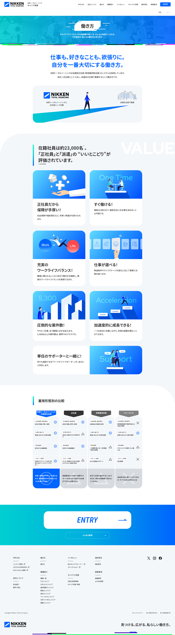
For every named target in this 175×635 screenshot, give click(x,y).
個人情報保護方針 (165, 613)
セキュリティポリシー (138, 613)
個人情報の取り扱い (152, 613)
